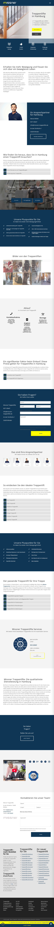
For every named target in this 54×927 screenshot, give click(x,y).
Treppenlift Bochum (43, 858)
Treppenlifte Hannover (27, 867)
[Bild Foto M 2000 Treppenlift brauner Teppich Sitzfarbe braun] (27, 278)
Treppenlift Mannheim (43, 871)
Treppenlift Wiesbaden (44, 875)
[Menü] (50, 3)
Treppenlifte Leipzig (26, 871)
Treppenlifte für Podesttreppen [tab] (15, 602)
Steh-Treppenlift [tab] (11, 503)
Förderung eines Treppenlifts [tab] (14, 173)
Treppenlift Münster (43, 867)
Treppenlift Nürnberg (43, 854)
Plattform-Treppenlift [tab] (12, 506)
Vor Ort (18, 901)
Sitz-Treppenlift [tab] (11, 500)
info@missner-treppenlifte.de (39, 125)
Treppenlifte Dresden (27, 873)
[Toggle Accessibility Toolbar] (51, 924)
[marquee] (27, 922)
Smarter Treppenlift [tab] (12, 519)
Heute (42, 908)
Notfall (30, 903)
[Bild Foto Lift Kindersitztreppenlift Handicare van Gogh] (27, 266)
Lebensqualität (19, 908)
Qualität (5, 908)
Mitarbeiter (44, 903)
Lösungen (30, 908)
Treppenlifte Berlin (26, 860)
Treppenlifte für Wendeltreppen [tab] (15, 605)
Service (17, 903)
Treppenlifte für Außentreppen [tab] (14, 609)
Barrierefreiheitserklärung (25, 919)
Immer (17, 905)
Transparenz (31, 906)
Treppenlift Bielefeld (43, 862)
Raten (4, 910)
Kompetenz (19, 910)
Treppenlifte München (27, 862)
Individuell (31, 901)
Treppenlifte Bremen (27, 875)
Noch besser (44, 910)
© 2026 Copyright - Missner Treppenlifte (10, 919)
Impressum (38, 919)
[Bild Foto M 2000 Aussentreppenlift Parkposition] (8, 278)
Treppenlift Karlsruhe (43, 869)
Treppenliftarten (7, 903)
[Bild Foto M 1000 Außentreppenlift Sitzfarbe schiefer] (46, 266)
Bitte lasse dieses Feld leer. (26, 410)
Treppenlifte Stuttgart (27, 865)
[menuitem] (50, 3)
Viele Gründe (44, 905)
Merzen (17, 160)
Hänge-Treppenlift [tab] (11, 513)
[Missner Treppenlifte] (9, 3)
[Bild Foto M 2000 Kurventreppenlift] (36, 278)
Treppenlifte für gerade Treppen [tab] (15, 596)
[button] (3, 924)
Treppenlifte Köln (26, 856)
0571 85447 (33, 122)
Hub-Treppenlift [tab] (11, 510)
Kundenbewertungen (8, 906)
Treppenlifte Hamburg (27, 854)
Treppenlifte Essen (26, 869)
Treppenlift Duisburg (43, 856)
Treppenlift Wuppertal (43, 860)
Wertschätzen (44, 901)
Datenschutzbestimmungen (25, 429)
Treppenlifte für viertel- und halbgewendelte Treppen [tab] (20, 599)
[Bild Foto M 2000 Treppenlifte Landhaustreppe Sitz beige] (46, 278)
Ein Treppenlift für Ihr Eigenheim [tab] (15, 378)
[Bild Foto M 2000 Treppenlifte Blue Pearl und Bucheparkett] (17, 278)
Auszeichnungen (7, 905)
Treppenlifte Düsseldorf (27, 877)
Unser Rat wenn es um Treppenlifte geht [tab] (17, 170)
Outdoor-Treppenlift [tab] (12, 516)
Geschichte (43, 906)
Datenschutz (33, 919)
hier (12, 884)
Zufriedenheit (19, 906)
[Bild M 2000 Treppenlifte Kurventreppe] (17, 266)
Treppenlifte (6, 901)
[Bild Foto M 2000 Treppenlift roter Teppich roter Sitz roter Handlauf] (8, 266)
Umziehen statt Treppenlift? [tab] (14, 375)
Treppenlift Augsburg (43, 873)
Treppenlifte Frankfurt (27, 858)
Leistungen (31, 910)
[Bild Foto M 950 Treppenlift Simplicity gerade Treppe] (36, 266)
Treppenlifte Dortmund (27, 879)
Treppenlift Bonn (42, 865)
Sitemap (19, 919)
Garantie (30, 905)
